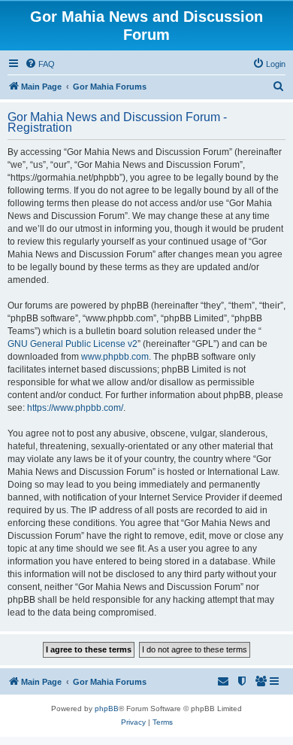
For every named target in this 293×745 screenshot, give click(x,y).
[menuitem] (40, 64)
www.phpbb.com (115, 356)
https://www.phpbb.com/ (75, 408)
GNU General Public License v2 (72, 344)
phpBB (107, 708)
